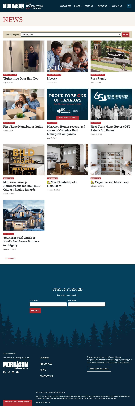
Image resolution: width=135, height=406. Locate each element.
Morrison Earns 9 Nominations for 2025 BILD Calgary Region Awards (22, 185)
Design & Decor (52, 178)
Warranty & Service (99, 369)
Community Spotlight (54, 74)
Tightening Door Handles (20, 78)
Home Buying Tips (9, 123)
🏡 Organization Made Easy (110, 182)
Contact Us (117, 6)
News (43, 369)
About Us (89, 6)
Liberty (52, 78)
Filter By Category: (12, 34)
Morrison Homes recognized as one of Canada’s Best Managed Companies (66, 130)
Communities (65, 6)
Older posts (10, 258)
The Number (46, 402)
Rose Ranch (98, 78)
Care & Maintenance (10, 74)
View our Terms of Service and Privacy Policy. (103, 398)
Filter (125, 34)
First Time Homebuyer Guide (23, 126)
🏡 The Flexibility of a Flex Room (62, 184)
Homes (77, 6)
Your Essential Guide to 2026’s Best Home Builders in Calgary (21, 241)
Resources (46, 363)
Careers (44, 357)
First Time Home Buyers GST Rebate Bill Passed (110, 128)
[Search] (129, 6)
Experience (102, 6)
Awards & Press (52, 123)
